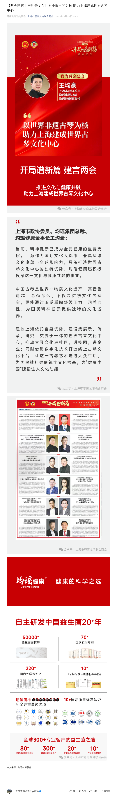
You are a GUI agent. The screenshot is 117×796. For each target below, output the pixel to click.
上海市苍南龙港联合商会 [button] (40, 16)
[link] (27, 791)
